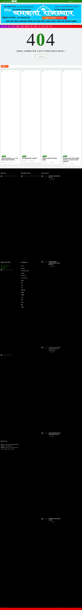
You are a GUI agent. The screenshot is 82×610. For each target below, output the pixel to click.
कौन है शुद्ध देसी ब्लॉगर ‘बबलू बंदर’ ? (30, 158)
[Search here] (80, 26)
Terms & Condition (5, 265)
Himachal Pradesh (25, 270)
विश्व (22, 299)
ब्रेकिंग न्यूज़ (27, 26)
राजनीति (17, 26)
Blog (9, 26)
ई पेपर (51, 26)
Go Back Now (41, 56)
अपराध (22, 26)
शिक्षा (43, 26)
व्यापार (22, 302)
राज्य (13, 26)
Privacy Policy (4, 267)
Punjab (22, 273)
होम (2, 26)
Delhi (22, 266)
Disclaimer (3, 268)
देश (5, 26)
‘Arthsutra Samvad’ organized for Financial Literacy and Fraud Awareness (54, 349)
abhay (5, 162)
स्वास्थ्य (47, 26)
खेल (31, 26)
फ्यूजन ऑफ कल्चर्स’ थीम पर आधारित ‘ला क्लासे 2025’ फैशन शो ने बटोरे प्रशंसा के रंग (71, 160)
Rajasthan (23, 275)
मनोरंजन (35, 26)
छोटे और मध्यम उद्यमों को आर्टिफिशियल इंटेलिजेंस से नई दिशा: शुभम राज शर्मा (54, 263)
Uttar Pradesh (24, 278)
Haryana (23, 268)
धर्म (39, 26)
